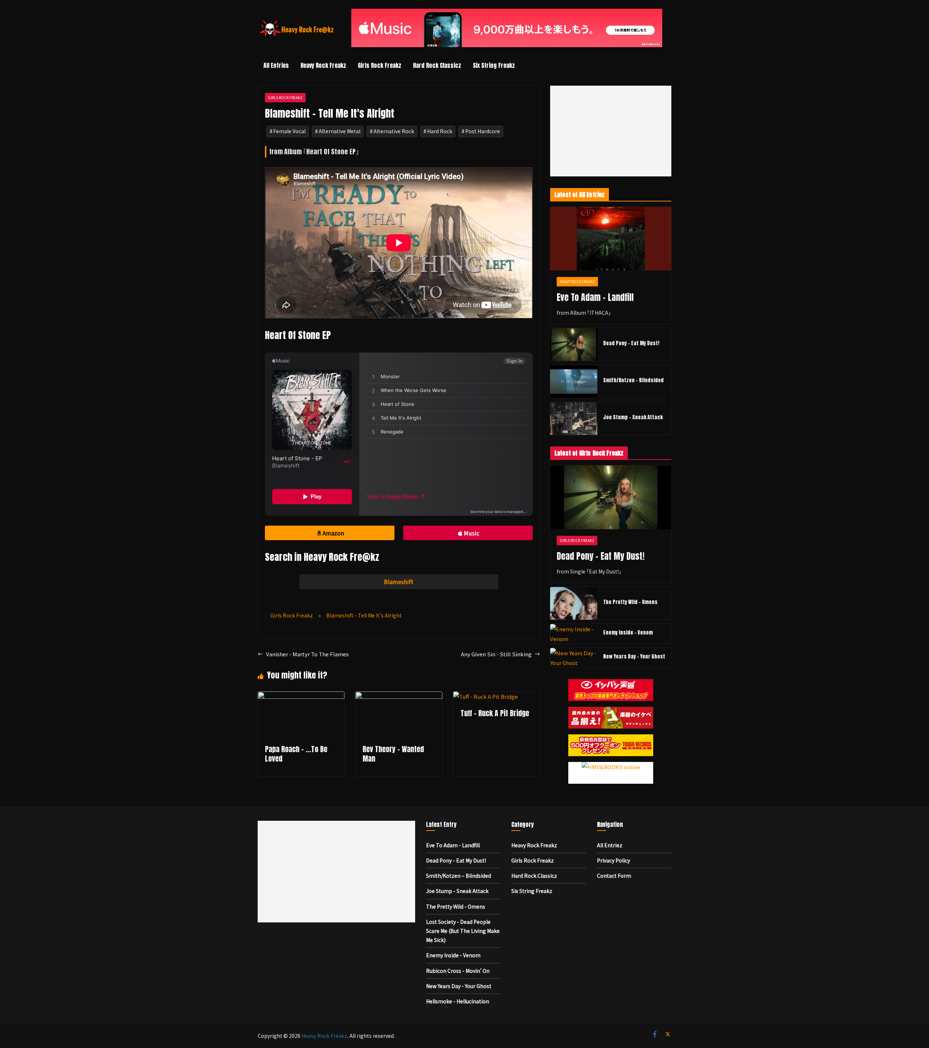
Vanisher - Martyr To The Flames (307, 654)
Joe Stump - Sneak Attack (633, 417)
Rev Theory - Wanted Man (393, 753)
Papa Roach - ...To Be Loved (296, 753)
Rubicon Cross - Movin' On (458, 970)
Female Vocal (289, 131)
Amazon (333, 533)
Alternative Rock (393, 131)
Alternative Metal (339, 131)
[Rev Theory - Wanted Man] (398, 696)
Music (471, 533)
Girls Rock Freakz (379, 65)
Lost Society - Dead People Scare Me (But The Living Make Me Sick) (463, 930)
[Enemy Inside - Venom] (573, 634)
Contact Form (614, 875)
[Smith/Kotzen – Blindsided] (573, 381)
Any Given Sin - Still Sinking (496, 654)
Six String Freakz (494, 65)
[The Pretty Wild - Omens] (573, 603)
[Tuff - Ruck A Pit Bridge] (485, 696)
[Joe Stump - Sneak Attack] (573, 418)
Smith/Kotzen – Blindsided (633, 380)
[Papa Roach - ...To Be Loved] (301, 696)
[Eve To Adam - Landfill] (610, 239)
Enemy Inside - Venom (628, 632)
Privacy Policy (613, 860)
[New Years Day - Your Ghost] (573, 658)
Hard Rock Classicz (437, 65)
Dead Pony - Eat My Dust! (631, 343)
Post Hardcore (482, 131)
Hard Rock (439, 131)
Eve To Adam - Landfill (595, 297)
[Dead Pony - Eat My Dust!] (573, 344)
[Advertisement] (610, 131)
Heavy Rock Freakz (323, 65)
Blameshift (398, 581)
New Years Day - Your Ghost (634, 656)
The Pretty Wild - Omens (630, 602)
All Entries (276, 65)
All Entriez (609, 845)
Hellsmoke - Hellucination (457, 1001)
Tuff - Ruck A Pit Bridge (495, 713)
